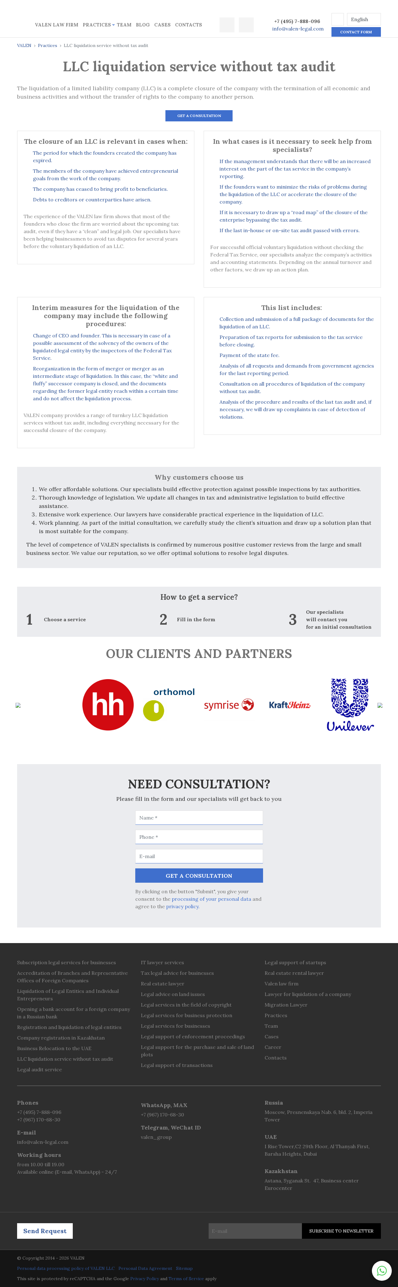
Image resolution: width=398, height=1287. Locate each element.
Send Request (45, 1231)
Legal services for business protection (186, 1015)
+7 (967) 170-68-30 (38, 1119)
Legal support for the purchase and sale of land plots (197, 1051)
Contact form (356, 32)
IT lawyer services (162, 962)
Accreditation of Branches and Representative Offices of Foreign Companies (72, 977)
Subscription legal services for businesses (66, 962)
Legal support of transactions (177, 1065)
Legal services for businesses (175, 1026)
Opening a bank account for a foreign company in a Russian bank (73, 1013)
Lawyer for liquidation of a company (308, 994)
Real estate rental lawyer (294, 973)
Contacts (188, 25)
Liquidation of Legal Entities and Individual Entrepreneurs (68, 995)
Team (124, 25)
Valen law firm (56, 25)
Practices (97, 25)
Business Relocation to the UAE (54, 1048)
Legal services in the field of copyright (186, 1005)
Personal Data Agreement (145, 1268)
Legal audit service (39, 1069)
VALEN (24, 45)
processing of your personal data (211, 899)
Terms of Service (186, 1278)
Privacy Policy (144, 1278)
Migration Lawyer (286, 1005)
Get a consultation (199, 115)
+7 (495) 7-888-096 (297, 21)
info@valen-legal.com (298, 29)
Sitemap (184, 1268)
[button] (337, 19)
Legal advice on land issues (173, 994)
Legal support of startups (295, 962)
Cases (162, 25)
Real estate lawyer (162, 983)
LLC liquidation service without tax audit (65, 1059)
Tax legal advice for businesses (177, 973)
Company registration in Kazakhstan (61, 1038)
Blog (143, 25)
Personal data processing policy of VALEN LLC (66, 1268)
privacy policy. (183, 906)
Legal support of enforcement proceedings (193, 1036)
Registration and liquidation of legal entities (69, 1027)
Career (273, 1047)
